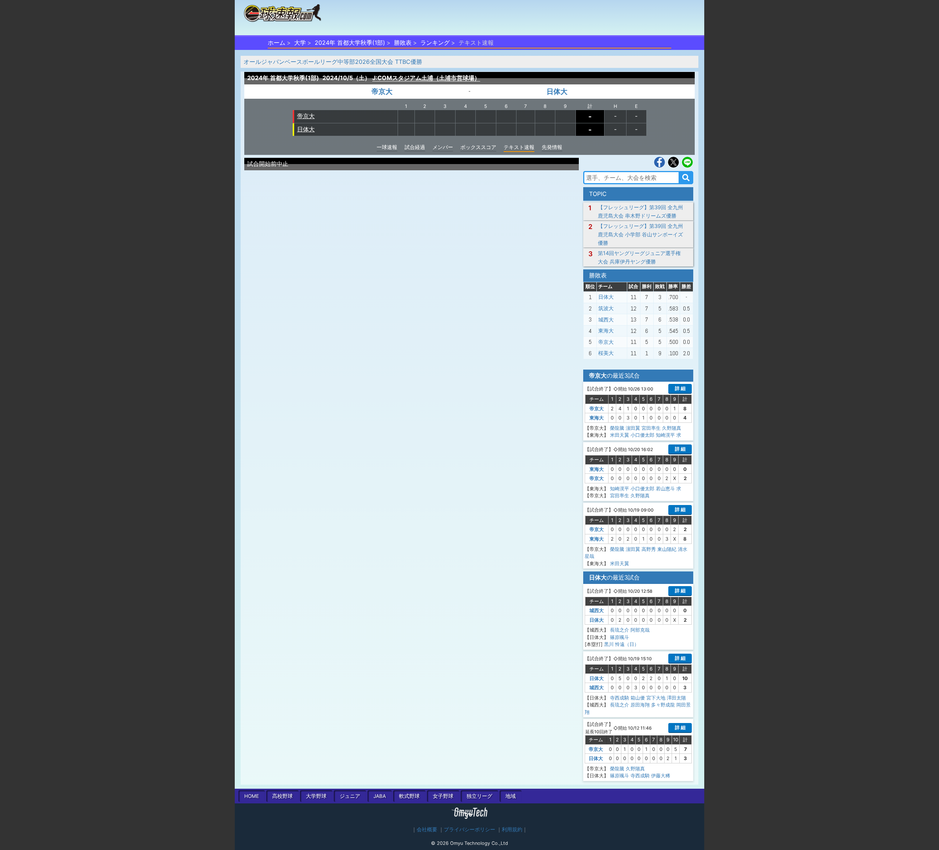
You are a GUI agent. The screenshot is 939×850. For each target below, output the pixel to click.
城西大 (606, 319)
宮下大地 (655, 698)
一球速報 (387, 147)
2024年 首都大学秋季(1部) (350, 42)
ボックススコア (478, 147)
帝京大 (382, 91)
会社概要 (427, 829)
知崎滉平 (665, 435)
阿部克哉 (640, 630)
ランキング (435, 42)
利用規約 (512, 829)
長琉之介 (619, 630)
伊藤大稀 (660, 775)
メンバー (442, 147)
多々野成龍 (663, 705)
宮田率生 (651, 428)
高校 (282, 796)
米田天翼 (619, 435)
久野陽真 (671, 428)
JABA (379, 796)
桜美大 (606, 353)
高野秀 (649, 549)
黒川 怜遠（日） (621, 644)
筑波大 (606, 308)
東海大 (606, 330)
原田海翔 (640, 705)
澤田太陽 (676, 698)
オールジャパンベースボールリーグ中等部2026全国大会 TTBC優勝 (333, 61)
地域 (510, 796)
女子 (443, 796)
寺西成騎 (619, 698)
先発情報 (552, 147)
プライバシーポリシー (469, 829)
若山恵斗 (665, 488)
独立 (479, 796)
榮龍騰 (617, 428)
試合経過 (415, 147)
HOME (251, 796)
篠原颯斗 (619, 637)
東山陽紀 (666, 549)
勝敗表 (403, 42)
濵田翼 (633, 428)
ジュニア (350, 796)
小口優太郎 (642, 435)
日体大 (557, 91)
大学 (300, 42)
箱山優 (638, 698)
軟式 (409, 796)
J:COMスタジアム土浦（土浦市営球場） (426, 77)
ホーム (276, 42)
